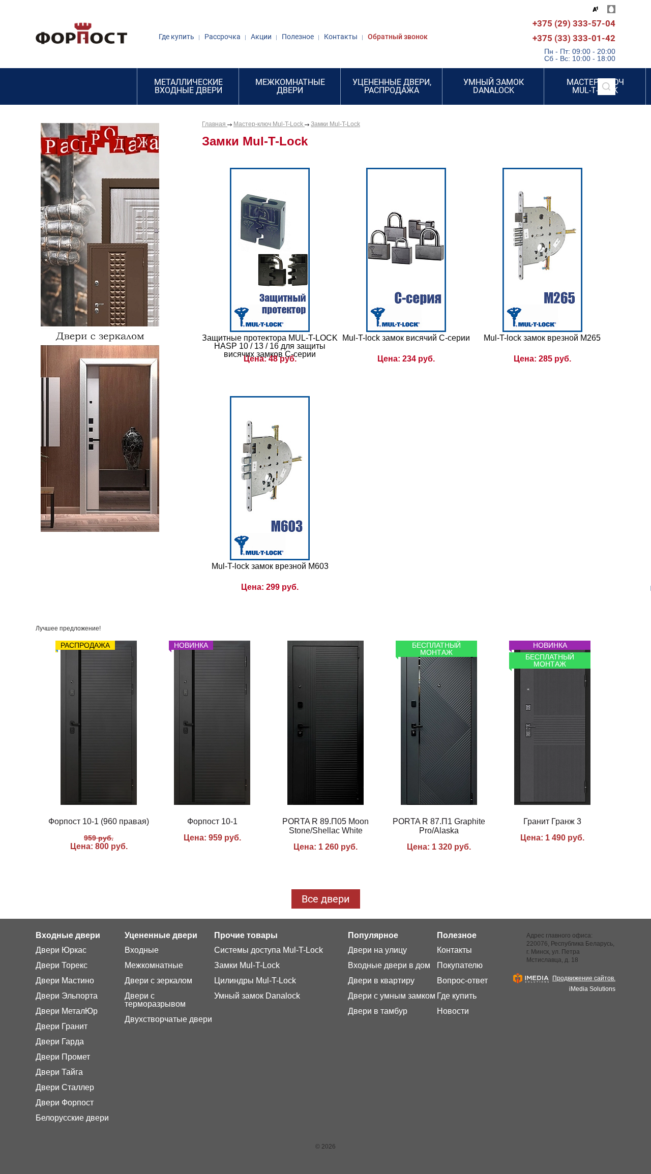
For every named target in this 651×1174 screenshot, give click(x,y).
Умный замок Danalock (493, 86)
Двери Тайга (59, 1072)
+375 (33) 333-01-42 (573, 38)
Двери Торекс (61, 965)
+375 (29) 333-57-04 (573, 23)
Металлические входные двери (188, 86)
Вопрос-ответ (462, 981)
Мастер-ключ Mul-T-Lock (269, 124)
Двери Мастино (65, 981)
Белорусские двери (72, 1118)
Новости (453, 1011)
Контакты (341, 37)
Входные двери (68, 935)
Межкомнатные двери (290, 86)
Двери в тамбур (377, 1011)
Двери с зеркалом (158, 981)
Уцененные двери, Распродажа (391, 86)
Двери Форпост (65, 1103)
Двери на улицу (377, 950)
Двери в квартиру (381, 981)
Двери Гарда (60, 1042)
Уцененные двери (161, 935)
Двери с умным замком (391, 996)
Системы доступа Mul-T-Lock (268, 950)
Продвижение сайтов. (583, 978)
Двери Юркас (61, 950)
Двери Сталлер (65, 1087)
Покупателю (460, 965)
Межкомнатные (154, 965)
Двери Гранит (61, 1026)
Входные (142, 950)
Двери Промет (63, 1057)
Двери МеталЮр (67, 1011)
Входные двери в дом (389, 965)
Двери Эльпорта (67, 996)
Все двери (326, 899)
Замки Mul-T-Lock (335, 124)
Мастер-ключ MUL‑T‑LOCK (595, 86)
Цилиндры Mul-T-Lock (255, 981)
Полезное (298, 37)
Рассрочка (222, 37)
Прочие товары (246, 935)
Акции (261, 37)
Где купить (176, 37)
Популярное (373, 935)
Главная (214, 124)
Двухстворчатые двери (168, 1019)
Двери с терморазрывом (155, 1000)
